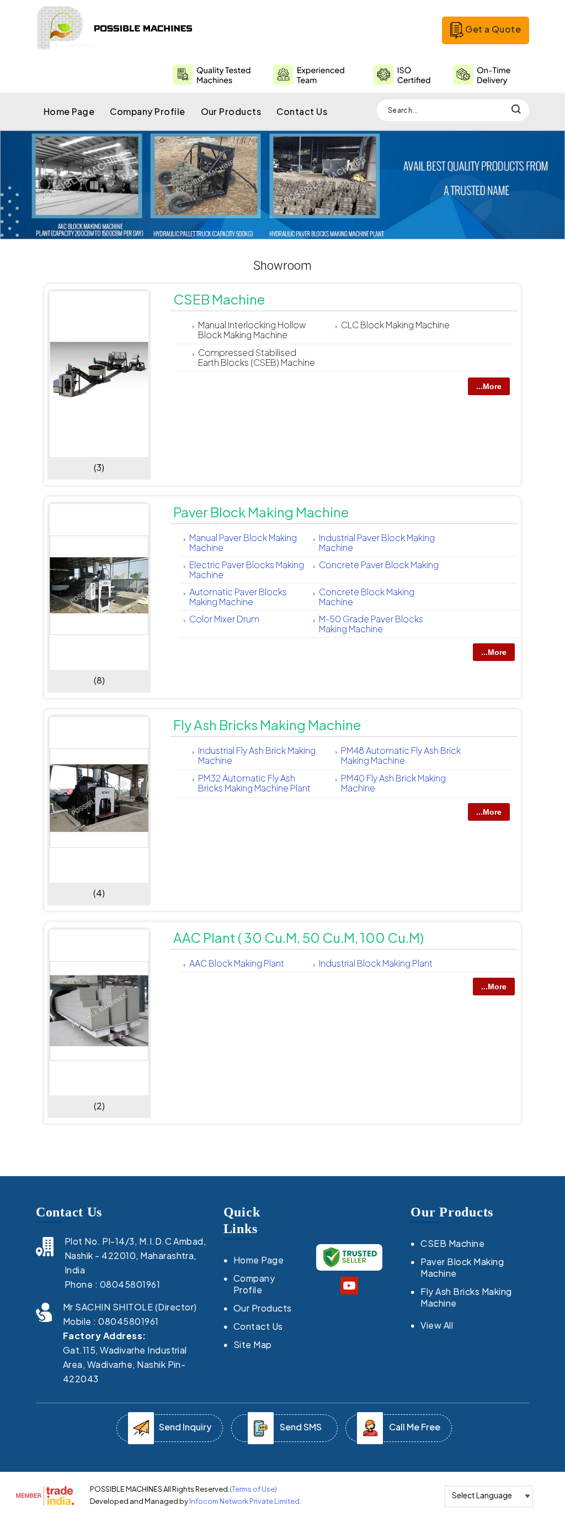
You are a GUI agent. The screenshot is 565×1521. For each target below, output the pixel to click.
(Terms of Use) (253, 1489)
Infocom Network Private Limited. (245, 1501)
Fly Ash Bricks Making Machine (267, 724)
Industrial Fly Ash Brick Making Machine (257, 755)
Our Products (231, 111)
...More (489, 386)
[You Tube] (349, 1291)
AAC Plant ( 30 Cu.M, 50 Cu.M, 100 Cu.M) (298, 937)
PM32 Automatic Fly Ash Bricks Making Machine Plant (254, 783)
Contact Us (301, 111)
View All (436, 1325)
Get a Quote (492, 29)
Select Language (482, 1495)
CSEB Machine (219, 299)
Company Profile (147, 111)
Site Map (252, 1344)
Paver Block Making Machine (261, 511)
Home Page (69, 111)
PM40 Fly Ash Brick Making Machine (393, 783)
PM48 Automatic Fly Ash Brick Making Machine (401, 755)
